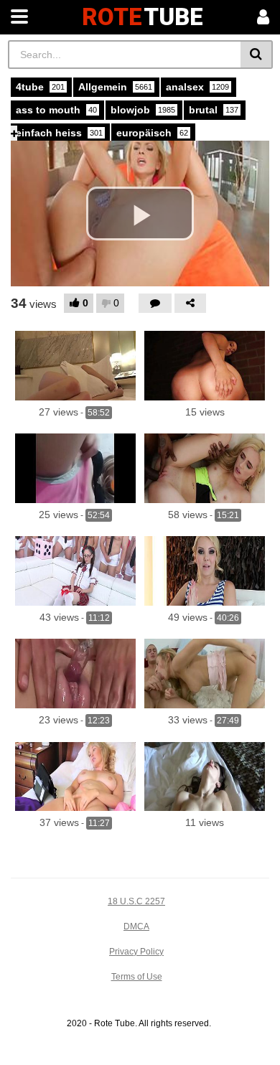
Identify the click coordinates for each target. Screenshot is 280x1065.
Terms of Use (136, 977)
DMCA (136, 926)
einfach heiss (59, 133)
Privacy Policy (136, 952)
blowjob (143, 110)
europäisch (152, 133)
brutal (213, 110)
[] (257, 54)
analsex (197, 87)
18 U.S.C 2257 (136, 901)
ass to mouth (56, 110)
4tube (40, 87)
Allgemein (115, 87)
